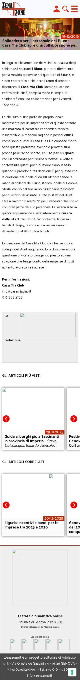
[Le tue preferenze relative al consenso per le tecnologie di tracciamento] (72, 672)
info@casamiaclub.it (16, 292)
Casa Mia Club (13, 286)
